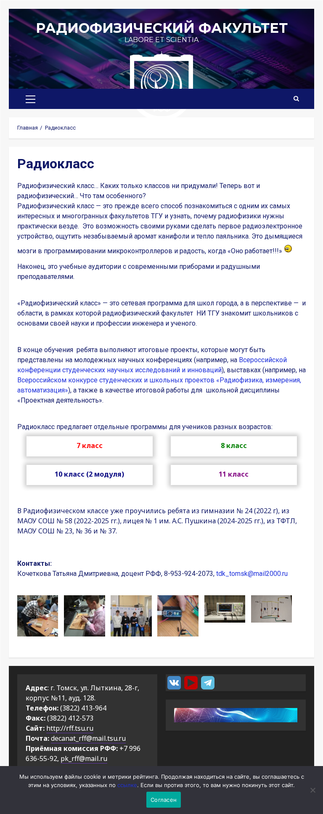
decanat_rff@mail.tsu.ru (88, 738)
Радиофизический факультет (162, 28)
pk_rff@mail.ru (84, 758)
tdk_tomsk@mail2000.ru (252, 574)
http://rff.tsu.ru (69, 728)
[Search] (296, 99)
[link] (252, 574)
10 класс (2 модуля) (89, 474)
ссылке (127, 785)
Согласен (164, 799)
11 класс (234, 474)
